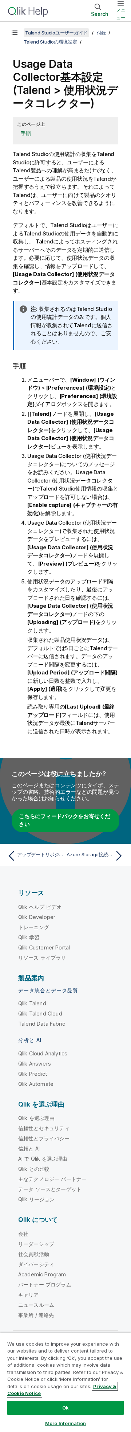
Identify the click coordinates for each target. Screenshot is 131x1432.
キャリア (28, 1295)
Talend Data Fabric (41, 1024)
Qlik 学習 (28, 937)
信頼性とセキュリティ (44, 1128)
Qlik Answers (34, 1063)
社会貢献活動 (33, 1254)
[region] (65, 1382)
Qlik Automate (35, 1084)
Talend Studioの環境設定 (50, 42)
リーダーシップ (36, 1244)
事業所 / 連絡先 (36, 1315)
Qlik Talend (32, 1003)
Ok (65, 1408)
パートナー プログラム (44, 1284)
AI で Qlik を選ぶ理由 (42, 1159)
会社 (23, 1234)
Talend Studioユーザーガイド (56, 33)
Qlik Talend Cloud (40, 1013)
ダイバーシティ (36, 1264)
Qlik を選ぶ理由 (36, 1118)
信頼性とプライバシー (44, 1138)
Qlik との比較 (33, 1169)
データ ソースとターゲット (50, 1189)
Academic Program (42, 1274)
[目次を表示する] (14, 33)
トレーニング (33, 927)
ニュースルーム (36, 1305)
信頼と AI (29, 1148)
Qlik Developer (36, 917)
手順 (26, 133)
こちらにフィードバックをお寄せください (64, 820)
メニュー (121, 13)
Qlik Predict (32, 1074)
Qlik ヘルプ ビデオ (39, 907)
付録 (101, 33)
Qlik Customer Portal (44, 947)
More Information (65, 1423)
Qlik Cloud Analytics (42, 1053)
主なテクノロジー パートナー (52, 1179)
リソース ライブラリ (42, 958)
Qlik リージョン (36, 1199)
